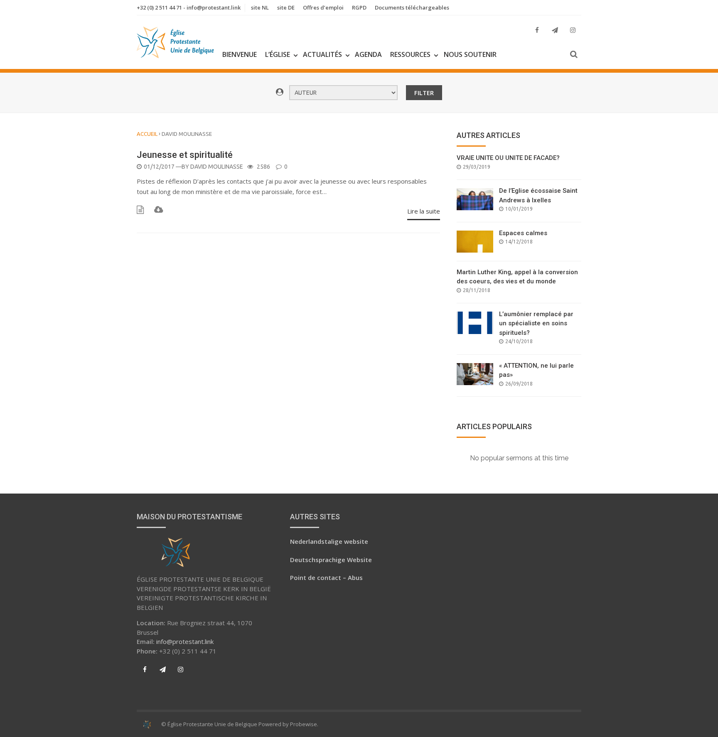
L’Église (277, 54)
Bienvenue (239, 54)
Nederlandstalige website (329, 541)
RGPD (359, 7)
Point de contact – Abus (326, 577)
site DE (286, 7)
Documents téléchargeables (412, 7)
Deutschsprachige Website (331, 559)
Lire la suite (423, 211)
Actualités (322, 54)
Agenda (368, 54)
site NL (260, 7)
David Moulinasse (216, 166)
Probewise (303, 724)
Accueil (147, 134)
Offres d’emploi (323, 7)
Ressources (410, 54)
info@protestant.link (185, 641)
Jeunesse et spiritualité (185, 155)
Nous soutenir (470, 54)
